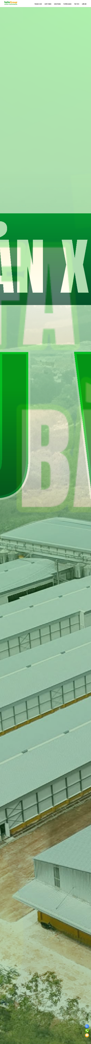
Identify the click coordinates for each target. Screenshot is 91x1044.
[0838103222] (87, 1031)
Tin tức (76, 4)
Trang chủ (38, 4)
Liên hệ (84, 4)
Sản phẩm (57, 4)
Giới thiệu (48, 4)
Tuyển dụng (67, 4)
